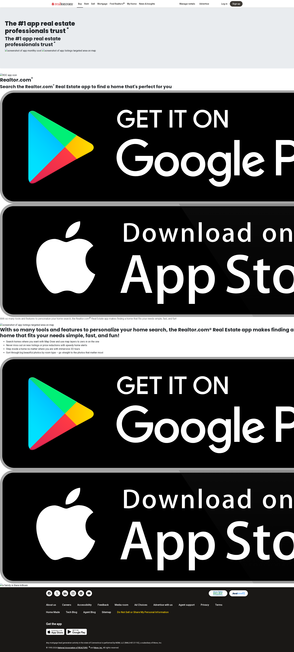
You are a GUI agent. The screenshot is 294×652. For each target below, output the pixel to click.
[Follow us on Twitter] (57, 593)
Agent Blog (89, 612)
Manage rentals (187, 4)
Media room (121, 604)
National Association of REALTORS (74, 648)
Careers (66, 604)
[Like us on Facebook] (49, 593)
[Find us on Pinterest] (81, 593)
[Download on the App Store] (55, 631)
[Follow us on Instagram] (73, 593)
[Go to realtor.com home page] (62, 4)
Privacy (205, 604)
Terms (218, 604)
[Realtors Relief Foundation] (218, 593)
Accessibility (84, 604)
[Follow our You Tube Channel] (89, 593)
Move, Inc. (98, 648)
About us (51, 604)
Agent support (187, 604)
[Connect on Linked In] (65, 593)
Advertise (204, 4)
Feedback (103, 604)
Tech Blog (71, 612)
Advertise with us (163, 604)
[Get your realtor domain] (238, 593)
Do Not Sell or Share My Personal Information (143, 612)
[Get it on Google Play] (76, 631)
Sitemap (106, 612)
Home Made (53, 612)
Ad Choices (140, 604)
